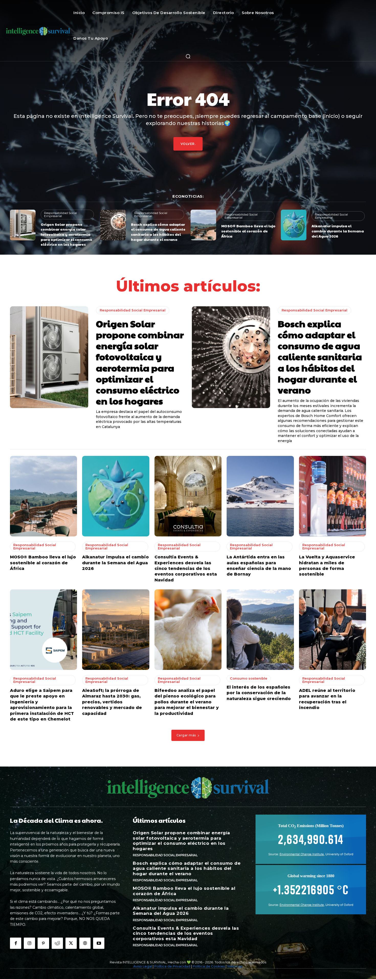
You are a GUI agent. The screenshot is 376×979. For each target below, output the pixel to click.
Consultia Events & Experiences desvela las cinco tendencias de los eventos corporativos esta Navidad (185, 568)
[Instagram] (29, 943)
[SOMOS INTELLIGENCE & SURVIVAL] (38, 31)
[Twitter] (71, 943)
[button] (188, 56)
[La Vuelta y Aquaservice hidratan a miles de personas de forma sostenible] (332, 496)
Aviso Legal (142, 966)
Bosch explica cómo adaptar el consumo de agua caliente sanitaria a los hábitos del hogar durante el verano (158, 232)
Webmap (235, 966)
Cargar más (186, 735)
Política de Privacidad (172, 966)
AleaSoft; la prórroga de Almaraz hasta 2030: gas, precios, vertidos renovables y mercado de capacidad (112, 702)
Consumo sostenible (248, 678)
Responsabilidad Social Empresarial (60, 214)
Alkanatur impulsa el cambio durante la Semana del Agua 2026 (338, 230)
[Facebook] (15, 943)
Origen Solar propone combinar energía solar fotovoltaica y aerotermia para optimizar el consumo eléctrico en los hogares (66, 234)
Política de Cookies (209, 966)
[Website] (85, 943)
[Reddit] (57, 943)
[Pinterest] (43, 943)
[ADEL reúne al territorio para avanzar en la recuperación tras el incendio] (332, 629)
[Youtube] (98, 943)
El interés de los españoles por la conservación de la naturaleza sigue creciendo (259, 693)
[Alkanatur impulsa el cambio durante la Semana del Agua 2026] (293, 225)
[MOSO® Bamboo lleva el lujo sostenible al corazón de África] (203, 225)
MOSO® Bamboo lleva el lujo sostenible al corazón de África (248, 230)
